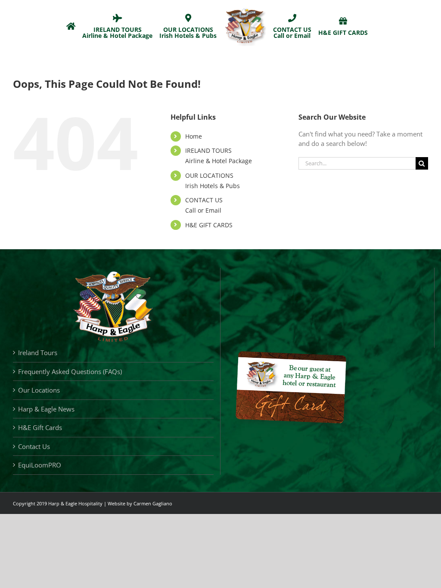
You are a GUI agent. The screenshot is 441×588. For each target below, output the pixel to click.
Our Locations (39, 390)
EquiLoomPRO (39, 465)
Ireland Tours (37, 352)
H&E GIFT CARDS (209, 225)
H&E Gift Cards (40, 427)
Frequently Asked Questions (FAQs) (70, 371)
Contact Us (34, 446)
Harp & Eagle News (46, 409)
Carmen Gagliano (153, 503)
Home (193, 136)
